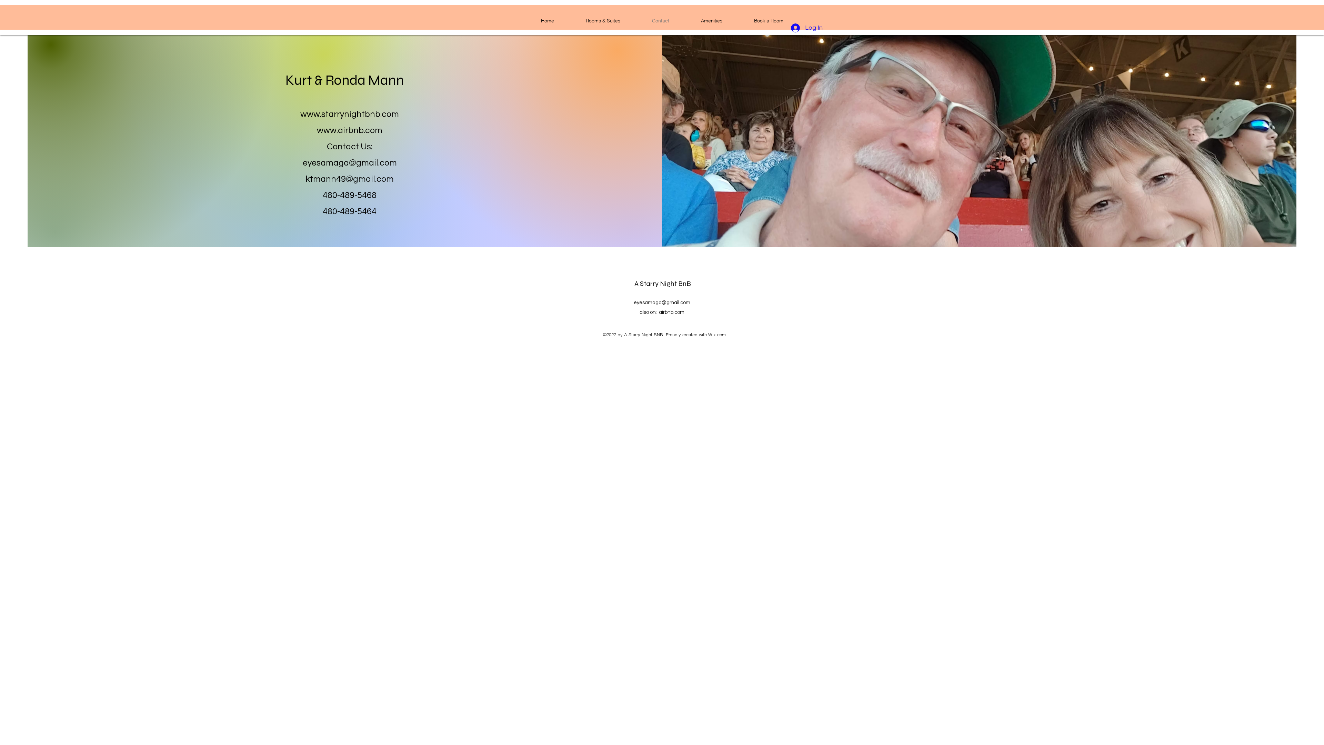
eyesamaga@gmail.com (350, 162)
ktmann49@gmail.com (349, 179)
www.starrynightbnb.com (349, 114)
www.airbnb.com (349, 130)
